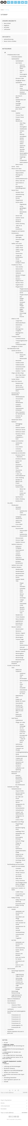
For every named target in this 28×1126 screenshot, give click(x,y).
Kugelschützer (19, 284)
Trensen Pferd (20, 115)
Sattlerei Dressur (16, 526)
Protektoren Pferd (17, 264)
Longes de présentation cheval (19, 257)
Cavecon (18, 327)
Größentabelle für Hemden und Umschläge (11, 1052)
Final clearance (11, 1003)
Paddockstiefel (20, 364)
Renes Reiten (19, 164)
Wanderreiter (19, 615)
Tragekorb (18, 938)
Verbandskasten (20, 808)
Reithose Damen (20, 427)
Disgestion (18, 862)
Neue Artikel (7, 23)
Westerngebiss (20, 653)
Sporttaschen (19, 497)
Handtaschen (19, 501)
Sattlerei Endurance (17, 544)
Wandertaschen (20, 573)
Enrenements (15, 233)
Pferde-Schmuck (20, 872)
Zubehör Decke (20, 217)
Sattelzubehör (15, 59)
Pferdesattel (15, 505)
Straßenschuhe (20, 362)
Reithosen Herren (20, 429)
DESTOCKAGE (11, 968)
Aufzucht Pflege (20, 841)
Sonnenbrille (19, 451)
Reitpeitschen (19, 383)
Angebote (6, 25)
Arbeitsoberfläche (20, 322)
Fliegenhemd (19, 200)
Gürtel (21, 491)
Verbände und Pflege (13, 786)
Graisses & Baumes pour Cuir (23, 731)
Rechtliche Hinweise (9, 1068)
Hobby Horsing (15, 897)
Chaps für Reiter (20, 377)
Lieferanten (7, 29)
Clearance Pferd (16, 1005)
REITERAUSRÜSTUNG (13, 348)
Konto (3, 1103)
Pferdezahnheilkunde (21, 756)
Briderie (14, 111)
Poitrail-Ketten (20, 635)
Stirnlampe (23, 597)
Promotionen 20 (16, 1015)
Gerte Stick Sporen (17, 381)
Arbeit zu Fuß (15, 318)
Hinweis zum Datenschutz (11, 1072)
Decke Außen (19, 202)
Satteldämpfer (20, 61)
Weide (17, 754)
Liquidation (10, 1029)
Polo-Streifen (19, 267)
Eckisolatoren (23, 689)
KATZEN (13, 940)
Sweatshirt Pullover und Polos (19, 466)
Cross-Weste (19, 446)
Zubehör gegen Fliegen (22, 309)
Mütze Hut (22, 489)
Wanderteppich (20, 571)
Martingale (19, 237)
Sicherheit (18, 449)
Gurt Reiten (19, 63)
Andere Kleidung (20, 499)
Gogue (17, 241)
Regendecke (23, 204)
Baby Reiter (19, 878)
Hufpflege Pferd (20, 831)
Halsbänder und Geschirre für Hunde (20, 913)
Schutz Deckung (20, 223)
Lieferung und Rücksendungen (12, 1066)
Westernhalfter (20, 655)
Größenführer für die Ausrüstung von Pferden (13, 1049)
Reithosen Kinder (20, 431)
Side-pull (22, 647)
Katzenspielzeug (20, 947)
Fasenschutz (19, 253)
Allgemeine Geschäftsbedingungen (13, 1070)
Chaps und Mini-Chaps (18, 373)
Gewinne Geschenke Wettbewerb (19, 777)
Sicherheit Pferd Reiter (22, 590)
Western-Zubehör (20, 651)
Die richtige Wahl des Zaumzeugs (13, 1055)
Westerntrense (24, 645)
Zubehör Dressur (20, 542)
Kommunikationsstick (21, 178)
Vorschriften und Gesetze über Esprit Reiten (13, 1075)
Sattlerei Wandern (16, 567)
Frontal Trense (20, 117)
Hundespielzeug (20, 932)
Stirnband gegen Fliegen (22, 304)
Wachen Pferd (19, 282)
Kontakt (6, 1081)
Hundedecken (19, 920)
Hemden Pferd (20, 192)
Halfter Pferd (19, 247)
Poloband (6, 1063)
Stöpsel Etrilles (20, 791)
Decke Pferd (15, 190)
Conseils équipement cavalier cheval (12, 1062)
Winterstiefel (23, 358)
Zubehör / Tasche (20, 371)
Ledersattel (23, 514)
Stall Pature (15, 718)
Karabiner (18, 766)
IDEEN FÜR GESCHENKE (18, 866)
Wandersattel (19, 569)
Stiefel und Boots (16, 350)
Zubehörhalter (20, 746)
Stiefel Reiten (19, 352)
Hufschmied (19, 744)
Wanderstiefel (19, 369)
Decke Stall (19, 215)
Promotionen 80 (15, 1027)
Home (2, 9)
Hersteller (6, 27)
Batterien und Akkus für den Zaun (19, 710)
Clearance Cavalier (16, 1007)
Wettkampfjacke (20, 396)
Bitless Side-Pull (20, 180)
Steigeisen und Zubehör (18, 231)
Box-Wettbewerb (20, 784)
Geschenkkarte (11, 1001)
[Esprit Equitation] (3, 2)
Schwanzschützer (20, 338)
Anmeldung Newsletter (10, 1077)
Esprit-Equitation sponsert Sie (12, 1079)
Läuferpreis (10, 1009)
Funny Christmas (20, 880)
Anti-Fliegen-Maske (22, 298)
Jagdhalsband (19, 235)
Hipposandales (20, 172)
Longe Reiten (19, 245)
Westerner (18, 631)
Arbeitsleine (19, 325)
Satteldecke (19, 82)
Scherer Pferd (19, 819)
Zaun (13, 667)
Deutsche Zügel (20, 239)
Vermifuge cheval (20, 860)
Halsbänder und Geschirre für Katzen (20, 944)
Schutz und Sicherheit (17, 441)
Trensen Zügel (20, 639)
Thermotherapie (20, 858)
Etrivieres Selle (20, 78)
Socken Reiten (15, 379)
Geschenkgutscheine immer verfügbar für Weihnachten (21, 884)
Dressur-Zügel (20, 540)
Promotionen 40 (16, 1019)
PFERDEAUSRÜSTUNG (13, 54)
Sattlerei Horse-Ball (17, 565)
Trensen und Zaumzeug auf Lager (20, 983)
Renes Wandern (20, 619)
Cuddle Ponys (19, 892)
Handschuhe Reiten (17, 419)
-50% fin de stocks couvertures (19, 227)
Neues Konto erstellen (10, 41)
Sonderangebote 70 (17, 1025)
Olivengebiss (23, 126)
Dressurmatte (19, 538)
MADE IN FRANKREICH (13, 998)
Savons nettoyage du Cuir (22, 726)
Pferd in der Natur (17, 168)
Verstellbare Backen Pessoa (23, 138)
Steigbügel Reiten (20, 80)
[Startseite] (5, 52)
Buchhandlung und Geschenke (15, 864)
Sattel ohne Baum (21, 170)
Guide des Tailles (9, 1044)
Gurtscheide (23, 76)
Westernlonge (19, 657)
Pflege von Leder (20, 722)
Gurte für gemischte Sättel (22, 66)
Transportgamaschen (21, 340)
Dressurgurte (23, 74)
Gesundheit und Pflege (17, 821)
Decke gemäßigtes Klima (23, 208)
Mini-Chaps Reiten (21, 375)
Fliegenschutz (19, 286)
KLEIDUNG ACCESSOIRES (18, 453)
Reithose (14, 421)
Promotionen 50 (16, 1021)
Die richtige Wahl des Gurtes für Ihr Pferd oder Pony (12, 1058)
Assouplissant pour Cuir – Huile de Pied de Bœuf (23, 739)
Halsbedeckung (20, 194)
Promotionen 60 (16, 1023)
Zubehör (18, 113)
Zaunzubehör (19, 703)
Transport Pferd (16, 336)
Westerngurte (19, 637)
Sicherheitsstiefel (20, 366)
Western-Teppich (20, 633)
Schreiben (18, 868)
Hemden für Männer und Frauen (19, 481)
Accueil (6, 1042)
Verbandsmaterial (16, 789)
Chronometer (19, 398)
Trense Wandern (20, 617)
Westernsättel (19, 629)
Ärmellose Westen (21, 459)
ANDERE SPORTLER (12, 907)
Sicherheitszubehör (17, 56)
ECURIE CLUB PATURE (13, 665)
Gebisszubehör (24, 162)
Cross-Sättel (19, 524)
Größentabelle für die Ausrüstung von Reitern (13, 1046)
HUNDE (14, 909)
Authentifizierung (8, 39)
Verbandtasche (20, 810)
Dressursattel (19, 528)
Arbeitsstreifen (20, 271)
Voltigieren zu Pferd (16, 346)
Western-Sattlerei (16, 627)
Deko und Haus (20, 870)
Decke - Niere (15, 166)
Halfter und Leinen (17, 243)
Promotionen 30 (16, 1017)
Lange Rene (19, 320)
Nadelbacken (23, 129)
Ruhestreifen (19, 269)
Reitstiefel (18, 360)
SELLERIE (10, 503)
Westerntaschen (20, 659)
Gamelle (18, 930)
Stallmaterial (19, 720)
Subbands (18, 273)
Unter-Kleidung (20, 477)
